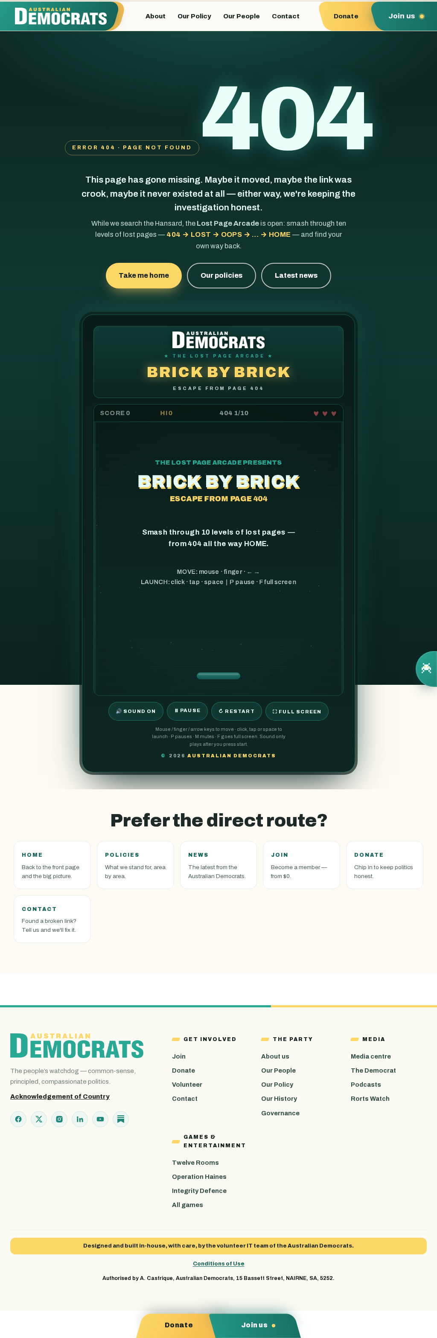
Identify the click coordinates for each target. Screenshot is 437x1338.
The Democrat (373, 1070)
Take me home (144, 275)
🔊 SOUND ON (136, 711)
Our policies (221, 275)
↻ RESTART (236, 711)
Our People (241, 16)
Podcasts (366, 1084)
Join (179, 1056)
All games (187, 1204)
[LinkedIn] (80, 1119)
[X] (39, 1119)
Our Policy (194, 16)
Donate (183, 1070)
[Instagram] (59, 1119)
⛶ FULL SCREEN (297, 711)
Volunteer (187, 1084)
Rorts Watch (370, 1098)
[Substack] (121, 1119)
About (156, 16)
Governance (280, 1113)
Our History (279, 1098)
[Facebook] (18, 1119)
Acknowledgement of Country (60, 1096)
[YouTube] (100, 1119)
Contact (286, 16)
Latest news (296, 275)
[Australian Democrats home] (64, 16)
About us (275, 1056)
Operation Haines (199, 1176)
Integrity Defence (199, 1190)
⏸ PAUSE (187, 710)
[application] (218, 549)
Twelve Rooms (195, 1162)
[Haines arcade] (426, 669)
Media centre (371, 1056)
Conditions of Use (219, 1264)
